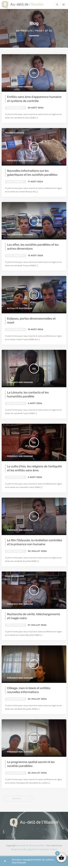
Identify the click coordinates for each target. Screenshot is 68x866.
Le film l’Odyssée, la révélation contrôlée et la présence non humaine (34, 542)
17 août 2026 (35, 181)
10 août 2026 (35, 329)
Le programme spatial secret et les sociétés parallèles (31, 764)
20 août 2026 (36, 108)
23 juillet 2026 (37, 699)
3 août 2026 (35, 477)
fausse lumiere (14, 133)
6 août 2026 (35, 403)
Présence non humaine (20, 87)
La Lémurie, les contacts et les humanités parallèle (28, 394)
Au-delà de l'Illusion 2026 (30, 845)
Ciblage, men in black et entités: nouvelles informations (29, 690)
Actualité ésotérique (19, 308)
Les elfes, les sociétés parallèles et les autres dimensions (33, 247)
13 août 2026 (35, 255)
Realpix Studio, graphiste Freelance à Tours (34, 849)
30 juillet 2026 (37, 551)
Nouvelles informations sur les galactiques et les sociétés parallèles (32, 173)
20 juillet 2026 (37, 773)
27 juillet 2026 (37, 625)
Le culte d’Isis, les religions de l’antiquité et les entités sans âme (34, 468)
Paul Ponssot (15, 108)
